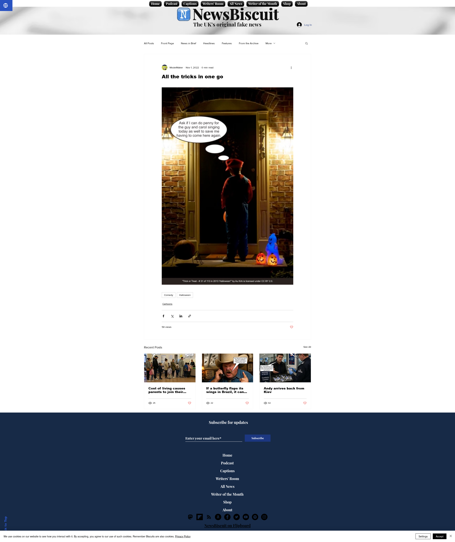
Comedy (168, 295)
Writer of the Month (227, 494)
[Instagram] (264, 517)
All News (227, 486)
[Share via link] (189, 316)
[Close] (451, 536)
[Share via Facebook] (163, 316)
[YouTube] (246, 517)
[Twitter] (236, 517)
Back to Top (5, 526)
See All (307, 346)
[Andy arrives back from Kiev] (285, 368)
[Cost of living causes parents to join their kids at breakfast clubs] (170, 368)
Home (227, 455)
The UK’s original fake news (227, 24)
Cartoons (167, 303)
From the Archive (248, 43)
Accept (439, 536)
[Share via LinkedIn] (181, 316)
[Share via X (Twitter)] (172, 316)
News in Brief (188, 43)
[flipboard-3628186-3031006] (199, 517)
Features (227, 43)
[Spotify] (255, 517)
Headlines (209, 43)
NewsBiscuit (235, 13)
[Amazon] (218, 517)
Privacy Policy (183, 536)
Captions (227, 470)
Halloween (185, 295)
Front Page (167, 43)
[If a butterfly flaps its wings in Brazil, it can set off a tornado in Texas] (227, 368)
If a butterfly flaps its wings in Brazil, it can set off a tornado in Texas (225, 390)
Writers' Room (227, 478)
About (227, 509)
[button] (306, 43)
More (269, 43)
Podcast (227, 462)
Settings (423, 536)
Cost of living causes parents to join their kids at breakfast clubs (168, 390)
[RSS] (209, 517)
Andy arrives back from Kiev (284, 390)
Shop (227, 502)
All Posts (149, 43)
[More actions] (291, 67)
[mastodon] (190, 517)
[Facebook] (227, 517)
